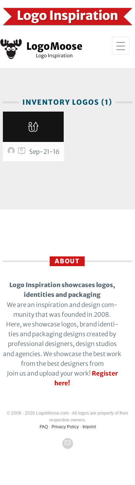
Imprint (89, 426)
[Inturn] (33, 127)
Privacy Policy (65, 426)
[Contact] (67, 443)
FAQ (44, 426)
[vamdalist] (12, 152)
